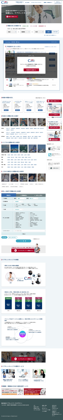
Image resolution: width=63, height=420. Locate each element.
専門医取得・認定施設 (24, 184)
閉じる (23, 233)
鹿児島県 (29, 167)
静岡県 (12, 159)
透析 (33, 136)
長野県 (18, 159)
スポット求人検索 (33, 26)
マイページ (44, 406)
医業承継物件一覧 (42, 26)
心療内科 (12, 130)
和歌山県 (22, 162)
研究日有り (18, 220)
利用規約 (53, 411)
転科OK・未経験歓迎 (34, 224)
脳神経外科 (33, 132)
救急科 (12, 138)
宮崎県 (25, 167)
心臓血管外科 (23, 132)
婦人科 (16, 134)
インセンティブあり (33, 215)
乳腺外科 (28, 132)
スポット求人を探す (37, 409)
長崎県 (15, 167)
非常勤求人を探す (36, 408)
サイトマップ (54, 409)
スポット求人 (39, 195)
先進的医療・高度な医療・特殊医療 (36, 221)
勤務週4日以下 (4, 184)
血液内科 (7, 130)
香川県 (28, 164)
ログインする (31, 55)
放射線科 (36, 136)
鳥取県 (15, 164)
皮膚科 (7, 136)
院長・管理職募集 (33, 223)
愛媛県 (25, 164)
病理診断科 (8, 138)
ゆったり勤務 (11, 184)
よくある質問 (44, 411)
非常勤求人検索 (25, 26)
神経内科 (31, 128)
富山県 (32, 159)
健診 (32, 138)
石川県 (28, 159)
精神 (28, 204)
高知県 (32, 164)
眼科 (21, 136)
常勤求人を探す (36, 406)
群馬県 (26, 157)
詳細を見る (6, 110)
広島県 (9, 164)
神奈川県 (12, 157)
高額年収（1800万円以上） (20, 212)
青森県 (12, 154)
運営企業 (53, 406)
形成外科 (41, 132)
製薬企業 (35, 205)
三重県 (29, 162)
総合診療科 (25, 138)
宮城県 (18, 154)
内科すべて (8, 128)
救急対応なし (18, 215)
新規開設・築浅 (18, 224)
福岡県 (9, 167)
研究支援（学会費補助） (34, 218)
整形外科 (37, 132)
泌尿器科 (17, 136)
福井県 (35, 159)
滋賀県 (26, 162)
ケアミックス (18, 205)
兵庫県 (15, 162)
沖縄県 (33, 167)
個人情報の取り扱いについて (57, 414)
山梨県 (15, 159)
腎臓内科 (27, 128)
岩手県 (15, 154)
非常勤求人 (24, 195)
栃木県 (29, 157)
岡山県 (12, 164)
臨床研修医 (36, 138)
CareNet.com (54, 408)
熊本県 (12, 167)
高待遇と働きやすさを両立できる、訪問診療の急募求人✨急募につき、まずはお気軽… (40, 102)
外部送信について (55, 412)
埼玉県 (19, 157)
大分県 (22, 167)
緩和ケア (16, 138)
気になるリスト (44, 408)
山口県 (22, 164)
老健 (34, 204)
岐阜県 (22, 159)
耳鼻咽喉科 (25, 136)
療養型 (23, 204)
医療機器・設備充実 (5, 186)
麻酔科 (40, 136)
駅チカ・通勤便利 (19, 216)
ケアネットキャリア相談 (46, 409)
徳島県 (35, 164)
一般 (16, 204)
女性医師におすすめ (33, 222)
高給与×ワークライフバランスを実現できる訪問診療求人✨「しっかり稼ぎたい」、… (29, 102)
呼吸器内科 (13, 128)
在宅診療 (20, 138)
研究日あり (21, 186)
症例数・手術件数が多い (39, 184)
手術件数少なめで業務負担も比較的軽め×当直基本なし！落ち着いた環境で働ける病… (6, 102)
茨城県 (23, 157)
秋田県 (22, 154)
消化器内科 (23, 128)
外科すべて (8, 132)
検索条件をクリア (36, 238)
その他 (17, 206)
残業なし (17, 222)
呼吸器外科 (18, 132)
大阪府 (9, 162)
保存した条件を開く (12, 237)
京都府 (12, 162)
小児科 (11, 136)
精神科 (14, 136)
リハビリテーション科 (23, 134)
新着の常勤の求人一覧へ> (41, 97)
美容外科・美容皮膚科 (10, 134)
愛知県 (9, 159)
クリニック (17, 184)
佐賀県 (18, 167)
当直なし (31, 212)
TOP (34, 405)
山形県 (25, 154)
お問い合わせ (55, 168)
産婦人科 (29, 136)
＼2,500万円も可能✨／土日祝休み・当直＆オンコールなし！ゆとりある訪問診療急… (18, 102)
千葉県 (16, 157)
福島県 (28, 154)
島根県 (18, 164)
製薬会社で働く (18, 227)
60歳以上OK (18, 226)
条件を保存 (55, 31)
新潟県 (25, 159)
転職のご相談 (44, 405)
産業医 (29, 138)
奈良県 (18, 162)
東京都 (9, 157)
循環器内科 (18, 128)
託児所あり (31, 184)
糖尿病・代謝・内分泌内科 (39, 128)
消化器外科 (13, 132)
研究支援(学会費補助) (14, 186)
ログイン (53, 415)
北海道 (9, 154)
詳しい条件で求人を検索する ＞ (50, 35)
